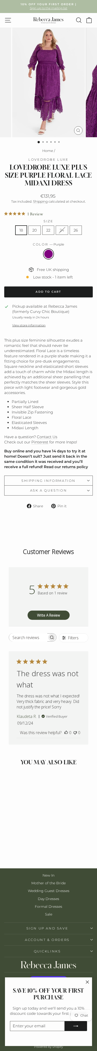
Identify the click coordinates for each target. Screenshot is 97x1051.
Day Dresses (48, 899)
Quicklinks (47, 951)
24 (62, 230)
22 (48, 230)
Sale (48, 914)
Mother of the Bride (48, 883)
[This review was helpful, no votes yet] (66, 732)
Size (48, 221)
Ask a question (48, 490)
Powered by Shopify (48, 1047)
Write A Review (48, 615)
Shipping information (48, 481)
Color (48, 244)
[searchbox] (28, 637)
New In (48, 875)
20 (34, 230)
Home (47, 150)
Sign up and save (47, 928)
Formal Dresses (48, 906)
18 (21, 230)
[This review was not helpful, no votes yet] (75, 732)
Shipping (40, 201)
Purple (48, 254)
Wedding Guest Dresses (48, 891)
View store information (29, 325)
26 (76, 230)
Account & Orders (47, 940)
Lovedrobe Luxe (48, 159)
